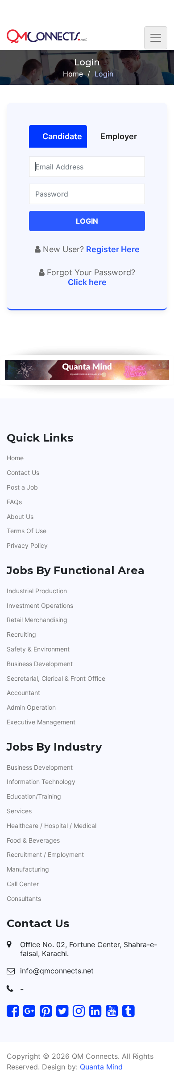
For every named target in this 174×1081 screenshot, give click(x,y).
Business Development (40, 663)
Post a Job (22, 487)
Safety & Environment (38, 649)
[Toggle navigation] (155, 37)
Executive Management (41, 722)
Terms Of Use (26, 530)
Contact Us (23, 472)
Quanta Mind (101, 1066)
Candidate (62, 136)
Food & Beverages (33, 840)
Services (19, 811)
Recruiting (21, 634)
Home (73, 74)
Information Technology (41, 781)
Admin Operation (31, 707)
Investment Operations (40, 605)
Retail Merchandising (37, 619)
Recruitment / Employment (45, 854)
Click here (87, 282)
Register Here (113, 249)
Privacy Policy (27, 545)
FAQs (14, 502)
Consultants (24, 898)
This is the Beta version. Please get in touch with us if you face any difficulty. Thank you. (87, 11)
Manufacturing (28, 869)
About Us (20, 516)
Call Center (23, 884)
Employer (118, 136)
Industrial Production (37, 591)
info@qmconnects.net (57, 970)
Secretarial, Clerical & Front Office (56, 678)
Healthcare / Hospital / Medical (51, 825)
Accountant (23, 692)
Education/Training (34, 796)
